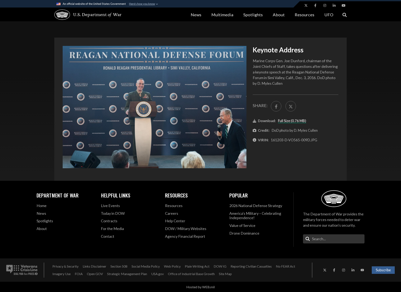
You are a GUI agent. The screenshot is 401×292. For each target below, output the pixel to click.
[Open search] (344, 14)
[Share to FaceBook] (276, 106)
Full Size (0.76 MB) (292, 121)
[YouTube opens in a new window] (343, 5)
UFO (328, 14)
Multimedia (222, 14)
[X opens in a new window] (306, 5)
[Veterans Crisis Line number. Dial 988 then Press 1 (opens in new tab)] (22, 270)
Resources (304, 14)
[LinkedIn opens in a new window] (334, 5)
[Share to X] (291, 106)
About (279, 14)
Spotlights (253, 14)
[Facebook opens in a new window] (315, 5)
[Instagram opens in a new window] (325, 5)
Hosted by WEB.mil (200, 287)
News (196, 14)
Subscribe (383, 270)
